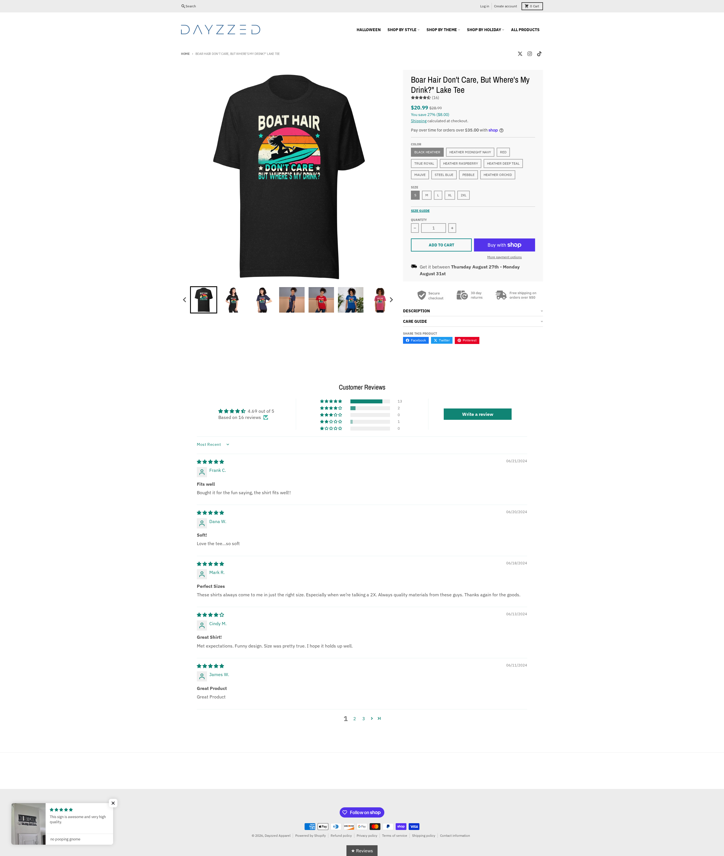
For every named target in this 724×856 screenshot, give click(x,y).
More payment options (504, 257)
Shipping (418, 120)
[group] (203, 299)
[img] (210, 461)
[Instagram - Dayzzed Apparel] (529, 53)
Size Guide (420, 210)
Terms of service (394, 835)
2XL (463, 195)
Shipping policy (423, 835)
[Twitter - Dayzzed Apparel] (520, 53)
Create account (505, 6)
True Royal (424, 163)
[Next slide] (391, 300)
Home (185, 54)
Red (503, 152)
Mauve (420, 175)
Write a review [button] (477, 414)
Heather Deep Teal (503, 163)
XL (450, 195)
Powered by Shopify (310, 835)
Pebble (468, 175)
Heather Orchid (498, 175)
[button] (331, 401)
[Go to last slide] (185, 300)
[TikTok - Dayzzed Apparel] (539, 53)
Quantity (419, 220)
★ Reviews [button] (362, 850)
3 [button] (363, 718)
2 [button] (354, 718)
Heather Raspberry (460, 163)
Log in (484, 6)
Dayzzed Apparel (277, 835)
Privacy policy (367, 835)
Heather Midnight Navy (470, 152)
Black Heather (427, 152)
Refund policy (341, 835)
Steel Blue (444, 175)
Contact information (455, 835)
